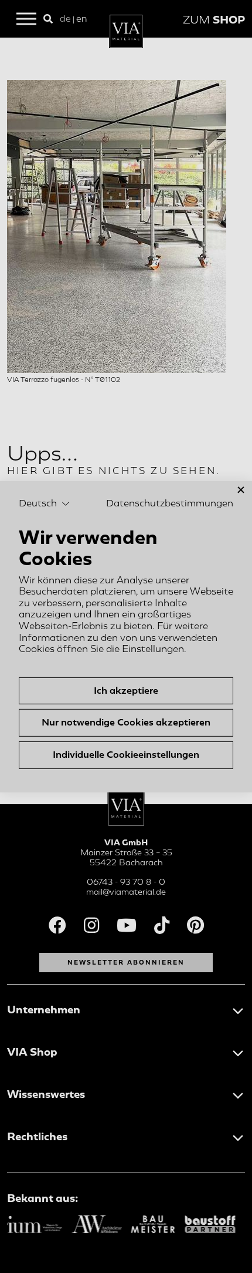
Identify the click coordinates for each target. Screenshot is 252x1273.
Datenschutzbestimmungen (169, 503)
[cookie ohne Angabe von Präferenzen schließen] (241, 490)
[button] (44, 504)
